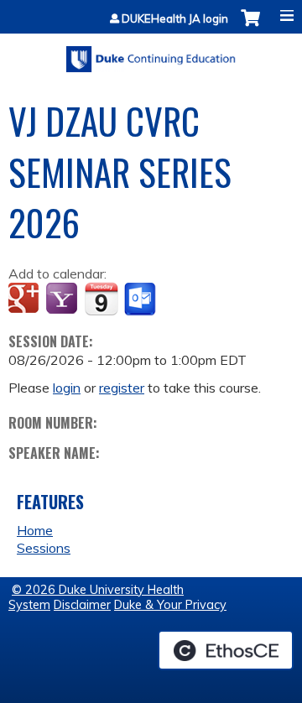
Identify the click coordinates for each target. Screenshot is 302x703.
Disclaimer (82, 604)
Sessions (43, 547)
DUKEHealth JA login (175, 18)
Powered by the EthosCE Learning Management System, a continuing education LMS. (226, 650)
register (121, 387)
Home (35, 530)
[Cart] (250, 26)
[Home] (151, 53)
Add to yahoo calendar (63, 299)
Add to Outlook (141, 299)
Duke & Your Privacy (170, 604)
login (67, 387)
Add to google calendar (25, 299)
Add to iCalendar (101, 298)
